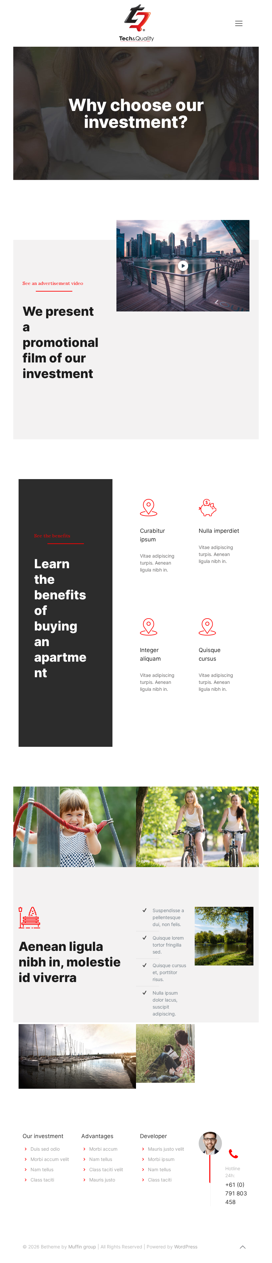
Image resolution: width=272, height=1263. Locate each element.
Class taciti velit (106, 1169)
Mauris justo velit (166, 1149)
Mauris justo (102, 1179)
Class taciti (42, 1179)
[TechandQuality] (136, 23)
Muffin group (82, 1246)
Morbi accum (103, 1149)
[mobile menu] (238, 23)
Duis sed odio (45, 1149)
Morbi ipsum (161, 1159)
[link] (182, 265)
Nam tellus (42, 1169)
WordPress (185, 1246)
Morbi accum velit (50, 1159)
